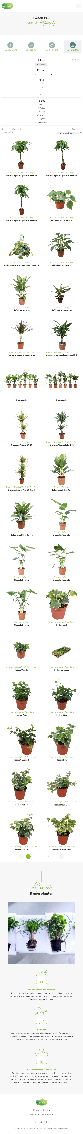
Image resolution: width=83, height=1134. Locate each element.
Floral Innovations (62, 1129)
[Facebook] (36, 1122)
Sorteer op (76, 129)
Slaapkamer (42, 119)
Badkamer (43, 104)
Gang (42, 111)
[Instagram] (46, 1122)
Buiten (42, 108)
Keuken (42, 115)
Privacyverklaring (41, 1110)
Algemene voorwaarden (41, 1114)
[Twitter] (41, 1122)
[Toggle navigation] (78, 6)
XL (43, 94)
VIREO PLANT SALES (40, 1129)
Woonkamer (42, 122)
